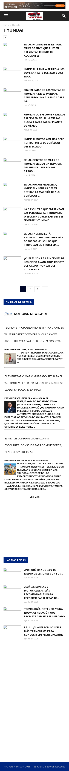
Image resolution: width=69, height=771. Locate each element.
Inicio (6, 25)
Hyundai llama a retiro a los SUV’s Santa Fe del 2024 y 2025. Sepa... (44, 72)
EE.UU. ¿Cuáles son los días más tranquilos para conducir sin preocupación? (43, 631)
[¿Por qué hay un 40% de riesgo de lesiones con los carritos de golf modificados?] (12, 574)
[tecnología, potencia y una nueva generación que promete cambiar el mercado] (12, 613)
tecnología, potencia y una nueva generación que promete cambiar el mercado (44, 612)
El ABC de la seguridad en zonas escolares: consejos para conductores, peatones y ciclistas (33, 445)
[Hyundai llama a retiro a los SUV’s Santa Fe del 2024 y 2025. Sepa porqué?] (12, 73)
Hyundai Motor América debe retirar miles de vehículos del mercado (44, 142)
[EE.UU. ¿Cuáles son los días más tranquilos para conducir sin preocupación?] (12, 631)
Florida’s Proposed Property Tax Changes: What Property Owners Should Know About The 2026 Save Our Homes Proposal (34, 334)
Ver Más (34, 497)
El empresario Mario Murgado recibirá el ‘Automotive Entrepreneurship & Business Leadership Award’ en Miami (33, 383)
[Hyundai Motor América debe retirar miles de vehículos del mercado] (12, 143)
